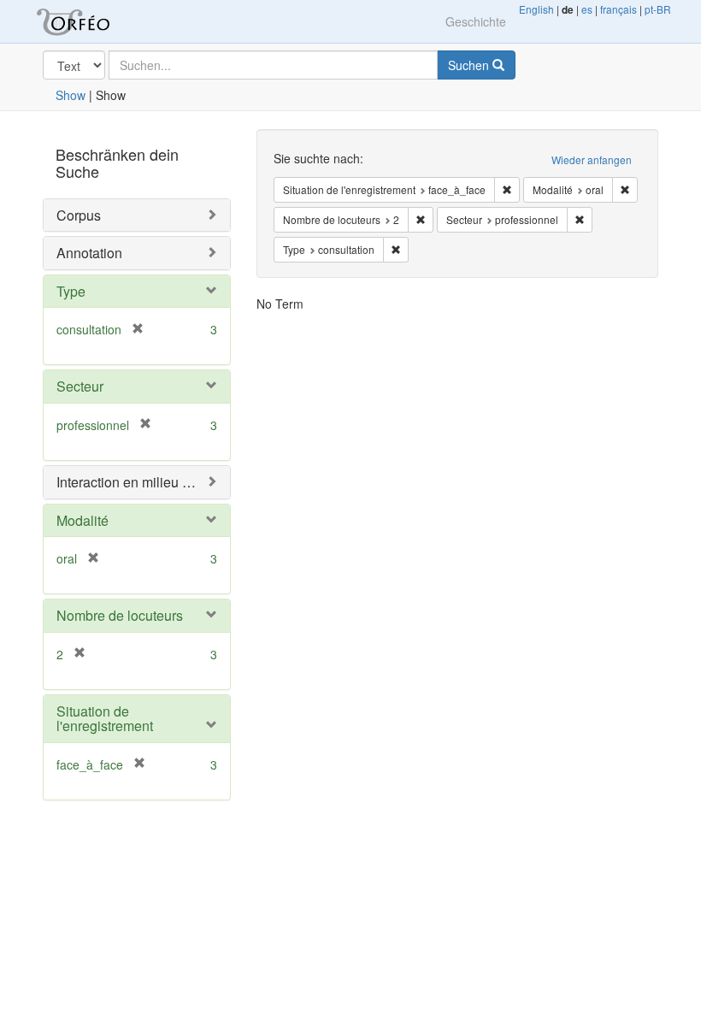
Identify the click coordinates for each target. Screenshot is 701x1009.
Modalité (82, 520)
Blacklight (94, 21)
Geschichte (475, 21)
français (618, 9)
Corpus (78, 215)
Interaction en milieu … (126, 482)
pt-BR (658, 9)
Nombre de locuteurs (119, 615)
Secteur (79, 386)
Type (70, 291)
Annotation (89, 253)
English (536, 9)
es (586, 9)
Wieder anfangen (591, 159)
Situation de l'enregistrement (104, 718)
